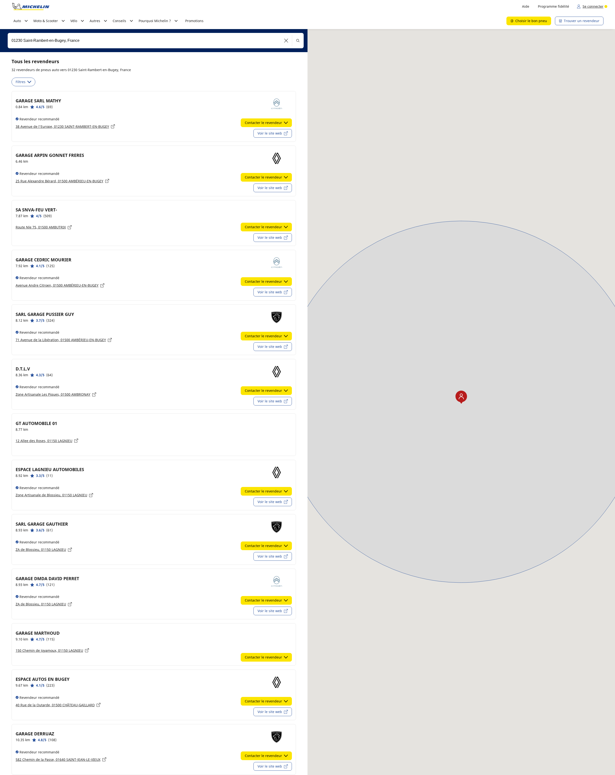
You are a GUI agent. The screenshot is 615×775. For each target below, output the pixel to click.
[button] (286, 40)
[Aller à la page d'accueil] (31, 6)
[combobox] (156, 40)
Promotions (194, 20)
